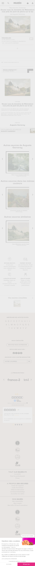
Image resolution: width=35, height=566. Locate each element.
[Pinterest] (19, 353)
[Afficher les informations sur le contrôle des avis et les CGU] (27, 403)
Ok (29, 361)
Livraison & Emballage (17, 492)
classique (26, 109)
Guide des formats (17, 488)
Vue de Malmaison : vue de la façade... (21, 245)
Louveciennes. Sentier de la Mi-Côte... (19, 211)
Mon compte (18, 503)
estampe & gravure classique (20, 110)
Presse (17, 478)
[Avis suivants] (33, 415)
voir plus (16, 415)
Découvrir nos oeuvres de (11, 130)
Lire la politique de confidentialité (9, 558)
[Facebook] (14, 353)
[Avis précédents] (1, 415)
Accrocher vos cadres (17, 494)
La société (17, 474)
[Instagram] (16, 353)
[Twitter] (21, 353)
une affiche (13, 109)
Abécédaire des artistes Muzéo (18, 317)
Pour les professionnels (17, 476)
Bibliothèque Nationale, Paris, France (11, 115)
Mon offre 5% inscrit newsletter (18, 505)
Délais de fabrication (17, 490)
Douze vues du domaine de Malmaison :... (21, 175)
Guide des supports (17, 486)
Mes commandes (17, 501)
